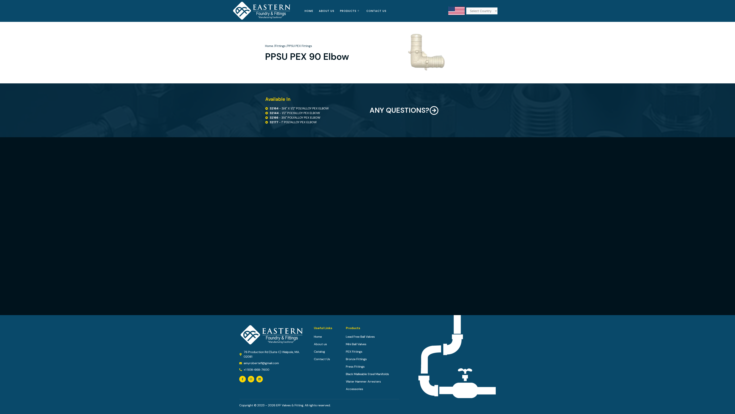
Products (348, 11)
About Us (326, 11)
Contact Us (376, 11)
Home (309, 11)
